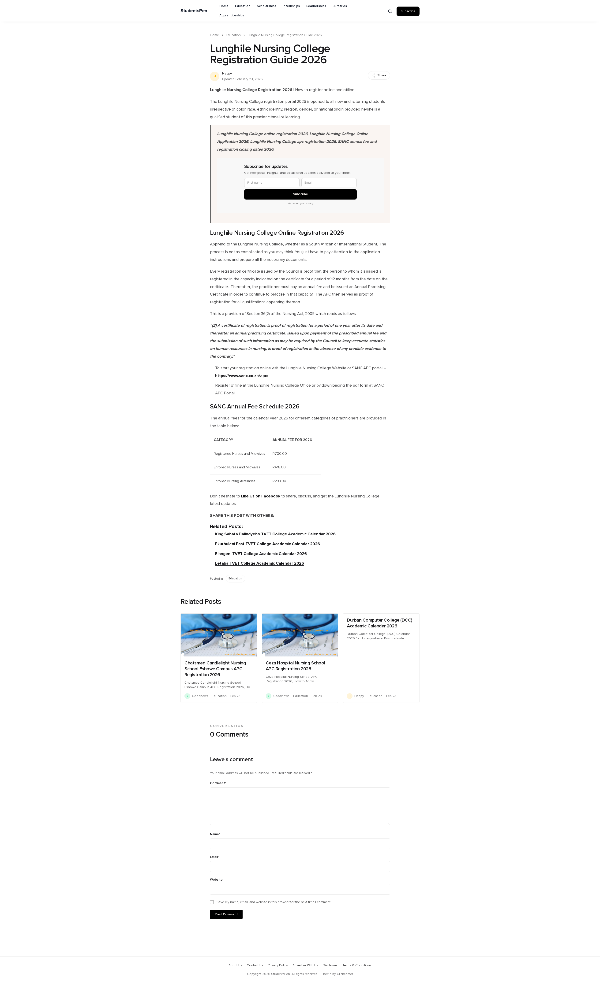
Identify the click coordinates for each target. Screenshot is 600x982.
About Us (235, 965)
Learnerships (316, 6)
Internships (291, 6)
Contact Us (255, 965)
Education (242, 6)
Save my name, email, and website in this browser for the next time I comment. (274, 902)
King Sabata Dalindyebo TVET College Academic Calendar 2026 (275, 534)
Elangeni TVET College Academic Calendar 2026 (261, 553)
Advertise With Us (305, 965)
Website (216, 879)
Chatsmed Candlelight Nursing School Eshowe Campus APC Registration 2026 (215, 669)
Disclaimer (330, 965)
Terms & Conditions (356, 965)
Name (215, 834)
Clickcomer (345, 974)
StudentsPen (193, 11)
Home (224, 6)
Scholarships (266, 6)
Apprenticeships (231, 15)
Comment (218, 783)
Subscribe (408, 11)
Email (214, 857)
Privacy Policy (278, 965)
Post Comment (226, 914)
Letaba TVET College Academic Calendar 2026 (259, 563)
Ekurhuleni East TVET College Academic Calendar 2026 (267, 543)
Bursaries (340, 6)
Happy (227, 73)
